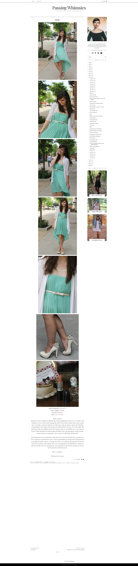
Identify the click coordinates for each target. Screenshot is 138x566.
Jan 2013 (92, 157)
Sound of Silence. (93, 101)
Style (64, 462)
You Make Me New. (97, 240)
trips (77, 462)
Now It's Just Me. (93, 95)
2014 (90, 75)
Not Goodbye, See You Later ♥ (95, 134)
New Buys (60, 462)
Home (33, 1)
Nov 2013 (92, 80)
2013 (90, 77)
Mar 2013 (92, 154)
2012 (90, 160)
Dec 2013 (92, 78)
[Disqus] (57, 487)
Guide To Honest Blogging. (95, 136)
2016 (90, 71)
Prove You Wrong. (97, 195)
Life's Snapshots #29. (94, 139)
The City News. (93, 105)
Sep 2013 (92, 84)
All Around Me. (93, 117)
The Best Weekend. (93, 141)
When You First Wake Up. (95, 146)
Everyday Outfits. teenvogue (50, 462)
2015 (90, 73)
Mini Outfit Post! (97, 212)
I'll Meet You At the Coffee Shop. (96, 116)
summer (68, 462)
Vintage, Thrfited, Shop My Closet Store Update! (97, 99)
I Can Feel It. (92, 125)
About (38, 1)
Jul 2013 (91, 87)
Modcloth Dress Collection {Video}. (97, 107)
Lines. (91, 114)
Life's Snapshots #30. (94, 110)
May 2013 (92, 91)
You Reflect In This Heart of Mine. (96, 103)
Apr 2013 (92, 152)
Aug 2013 (92, 86)
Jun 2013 (92, 89)
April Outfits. (92, 148)
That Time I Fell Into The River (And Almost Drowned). (97, 144)
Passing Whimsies (69, 7)
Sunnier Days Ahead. (94, 96)
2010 (90, 163)
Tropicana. (92, 93)
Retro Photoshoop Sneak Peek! (96, 128)
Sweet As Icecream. (93, 112)
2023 (90, 66)
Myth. (91, 127)
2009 (90, 165)
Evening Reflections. (94, 119)
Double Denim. (93, 138)
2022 (90, 68)
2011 (90, 161)
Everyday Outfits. (38, 462)
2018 (90, 69)
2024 (90, 64)
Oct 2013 (92, 82)
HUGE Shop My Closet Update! (96, 130)
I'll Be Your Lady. (93, 121)
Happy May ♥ (92, 150)
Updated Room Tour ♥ (94, 123)
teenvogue (73, 462)
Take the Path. (92, 108)
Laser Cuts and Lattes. (94, 132)
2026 (90, 62)
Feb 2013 (92, 156)
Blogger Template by (69, 564)
